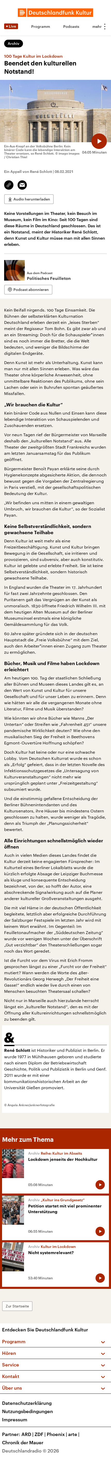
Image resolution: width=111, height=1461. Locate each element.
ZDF (40, 1434)
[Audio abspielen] (99, 141)
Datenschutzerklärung (27, 1403)
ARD (27, 1434)
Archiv (13, 43)
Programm (40, 26)
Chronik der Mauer (22, 1442)
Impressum (14, 1419)
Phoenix (57, 1434)
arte (74, 1434)
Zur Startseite (17, 1306)
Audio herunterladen (31, 199)
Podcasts (71, 26)
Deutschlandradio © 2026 (30, 1451)
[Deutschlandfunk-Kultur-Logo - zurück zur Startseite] (55, 12)
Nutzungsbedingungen (27, 1411)
